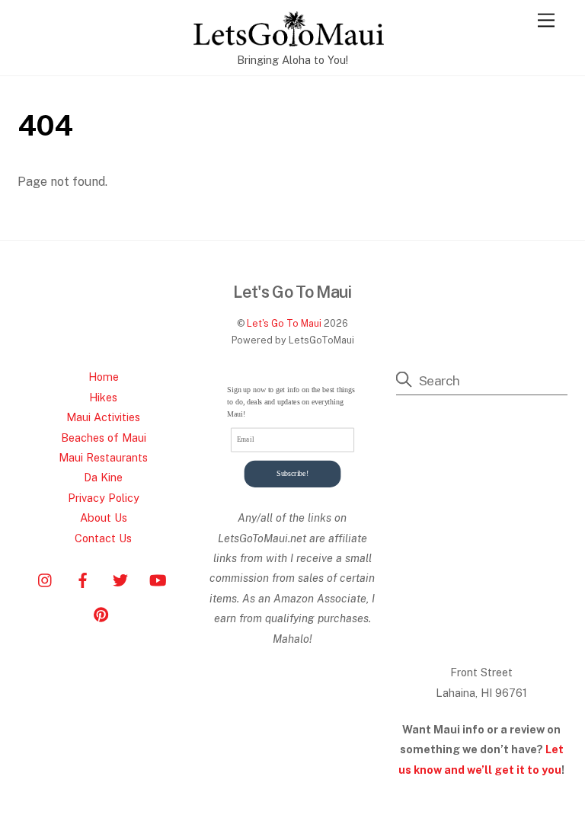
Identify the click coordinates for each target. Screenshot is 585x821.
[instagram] (45, 578)
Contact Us (103, 538)
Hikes (103, 397)
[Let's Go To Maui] (288, 39)
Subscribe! (292, 474)
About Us (103, 517)
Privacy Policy (103, 497)
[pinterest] (101, 612)
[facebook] (83, 578)
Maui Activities (103, 416)
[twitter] (120, 578)
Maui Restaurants (103, 457)
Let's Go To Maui (284, 323)
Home (103, 376)
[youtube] (157, 578)
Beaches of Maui (103, 437)
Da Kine (103, 477)
